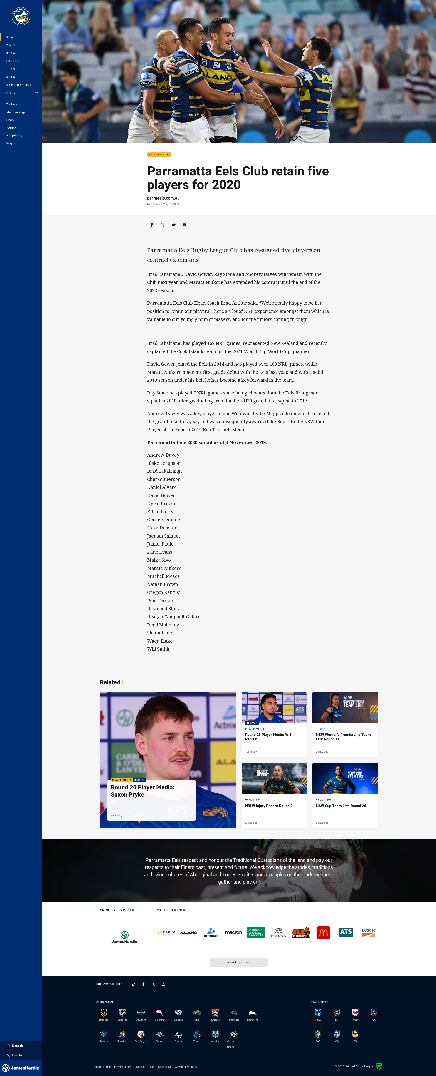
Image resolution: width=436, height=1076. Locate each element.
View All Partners (239, 962)
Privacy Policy (122, 1066)
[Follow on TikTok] (133, 984)
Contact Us (164, 1066)
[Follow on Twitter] (153, 984)
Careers (140, 1066)
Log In (17, 1055)
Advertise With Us (186, 1066)
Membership (15, 112)
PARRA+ (12, 128)
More (11, 92)
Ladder (12, 61)
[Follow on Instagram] (163, 984)
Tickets (12, 104)
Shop (10, 120)
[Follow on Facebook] (143, 984)
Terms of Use (102, 1066)
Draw (11, 53)
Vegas (11, 143)
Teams (12, 69)
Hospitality (14, 135)
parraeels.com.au (163, 198)
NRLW (11, 76)
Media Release (159, 154)
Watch (12, 45)
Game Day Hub (19, 84)
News (11, 37)
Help (151, 1066)
